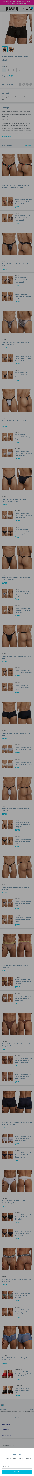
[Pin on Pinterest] (23, 84)
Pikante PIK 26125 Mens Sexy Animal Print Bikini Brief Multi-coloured (23, 201)
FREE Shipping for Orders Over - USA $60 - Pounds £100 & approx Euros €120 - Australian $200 (17, 2)
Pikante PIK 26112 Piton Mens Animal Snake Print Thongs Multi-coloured (23, 358)
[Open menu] (3, 8)
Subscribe (17, 1472)
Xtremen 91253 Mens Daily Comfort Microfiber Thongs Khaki (15, 966)
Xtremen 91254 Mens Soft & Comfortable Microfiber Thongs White (23, 998)
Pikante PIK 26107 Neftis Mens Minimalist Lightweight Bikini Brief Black (14, 500)
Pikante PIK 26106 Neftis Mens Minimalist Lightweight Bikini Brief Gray (23, 453)
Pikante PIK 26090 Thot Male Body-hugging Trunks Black (16, 734)
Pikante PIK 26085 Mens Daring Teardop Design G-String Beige (16, 888)
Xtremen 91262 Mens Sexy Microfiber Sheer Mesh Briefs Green (22, 1295)
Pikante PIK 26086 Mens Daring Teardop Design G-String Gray (16, 809)
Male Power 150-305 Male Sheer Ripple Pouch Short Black (22, 1390)
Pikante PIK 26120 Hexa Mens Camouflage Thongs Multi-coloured (16, 265)
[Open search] (23, 9)
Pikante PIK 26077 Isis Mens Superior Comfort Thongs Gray (23, 903)
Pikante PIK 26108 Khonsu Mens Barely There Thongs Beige (23, 437)
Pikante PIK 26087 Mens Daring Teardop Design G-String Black (22, 824)
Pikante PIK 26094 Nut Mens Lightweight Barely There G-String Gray (23, 610)
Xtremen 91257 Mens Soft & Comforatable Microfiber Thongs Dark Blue (23, 1155)
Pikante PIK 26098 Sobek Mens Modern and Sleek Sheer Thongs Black (22, 532)
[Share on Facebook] (20, 84)
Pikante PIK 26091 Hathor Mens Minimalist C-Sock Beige (22, 687)
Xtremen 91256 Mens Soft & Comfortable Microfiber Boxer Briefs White (23, 1138)
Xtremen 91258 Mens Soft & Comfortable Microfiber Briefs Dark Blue (23, 1233)
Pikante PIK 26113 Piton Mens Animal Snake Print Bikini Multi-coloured (16, 343)
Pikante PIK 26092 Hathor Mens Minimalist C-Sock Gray (23, 671)
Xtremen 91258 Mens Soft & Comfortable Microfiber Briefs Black (23, 1217)
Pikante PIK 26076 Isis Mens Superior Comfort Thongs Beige (23, 919)
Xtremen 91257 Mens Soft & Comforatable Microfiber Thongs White (14, 1202)
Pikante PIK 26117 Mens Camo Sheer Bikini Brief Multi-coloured (22, 280)
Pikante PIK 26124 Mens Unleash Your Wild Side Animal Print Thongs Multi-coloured (15, 186)
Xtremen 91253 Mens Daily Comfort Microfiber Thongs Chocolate (23, 981)
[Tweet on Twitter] (27, 84)
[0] (30, 8)
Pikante (4, 183)
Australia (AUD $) (7, 1445)
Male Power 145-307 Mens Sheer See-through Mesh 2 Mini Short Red (23, 1374)
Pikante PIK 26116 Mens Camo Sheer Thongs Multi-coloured (23, 296)
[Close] (31, 1451)
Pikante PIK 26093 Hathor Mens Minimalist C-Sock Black (16, 657)
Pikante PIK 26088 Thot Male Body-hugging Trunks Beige (23, 763)
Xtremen (4, 963)
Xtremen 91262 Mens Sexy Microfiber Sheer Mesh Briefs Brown (16, 1280)
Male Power (18, 1369)
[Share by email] (30, 84)
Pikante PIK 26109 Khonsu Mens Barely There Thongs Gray (15, 422)
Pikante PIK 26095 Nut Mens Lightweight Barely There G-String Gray (23, 594)
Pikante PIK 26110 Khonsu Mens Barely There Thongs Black (23, 375)
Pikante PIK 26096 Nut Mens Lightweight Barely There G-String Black (16, 578)
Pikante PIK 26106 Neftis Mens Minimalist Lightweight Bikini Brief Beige (23, 515)
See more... (28, 145)
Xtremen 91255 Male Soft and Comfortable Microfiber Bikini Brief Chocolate (23, 1060)
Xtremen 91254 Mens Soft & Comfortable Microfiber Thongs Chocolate (17, 1045)
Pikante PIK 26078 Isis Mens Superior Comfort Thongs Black (23, 841)
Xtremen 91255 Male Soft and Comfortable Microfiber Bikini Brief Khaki (23, 1076)
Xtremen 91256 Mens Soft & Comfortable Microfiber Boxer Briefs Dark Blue (17, 1123)
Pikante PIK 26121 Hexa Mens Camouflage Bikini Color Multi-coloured (23, 218)
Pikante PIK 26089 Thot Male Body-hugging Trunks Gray (23, 748)
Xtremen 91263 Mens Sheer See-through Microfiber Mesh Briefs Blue (17, 1359)
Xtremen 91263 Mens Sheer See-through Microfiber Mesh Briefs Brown (23, 1312)
